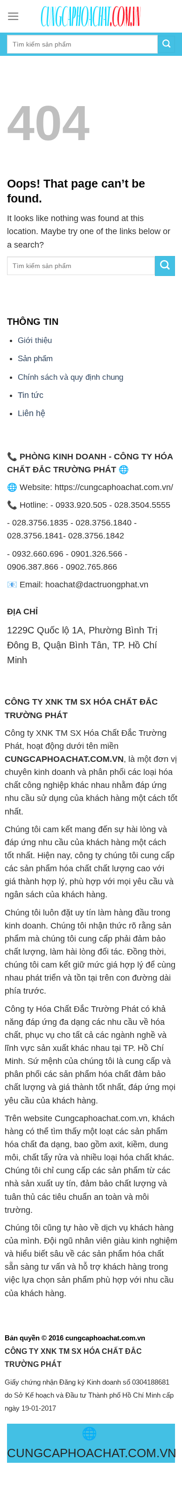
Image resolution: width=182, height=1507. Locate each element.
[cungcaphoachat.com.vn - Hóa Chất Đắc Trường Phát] (91, 16)
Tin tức (30, 395)
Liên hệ (31, 413)
